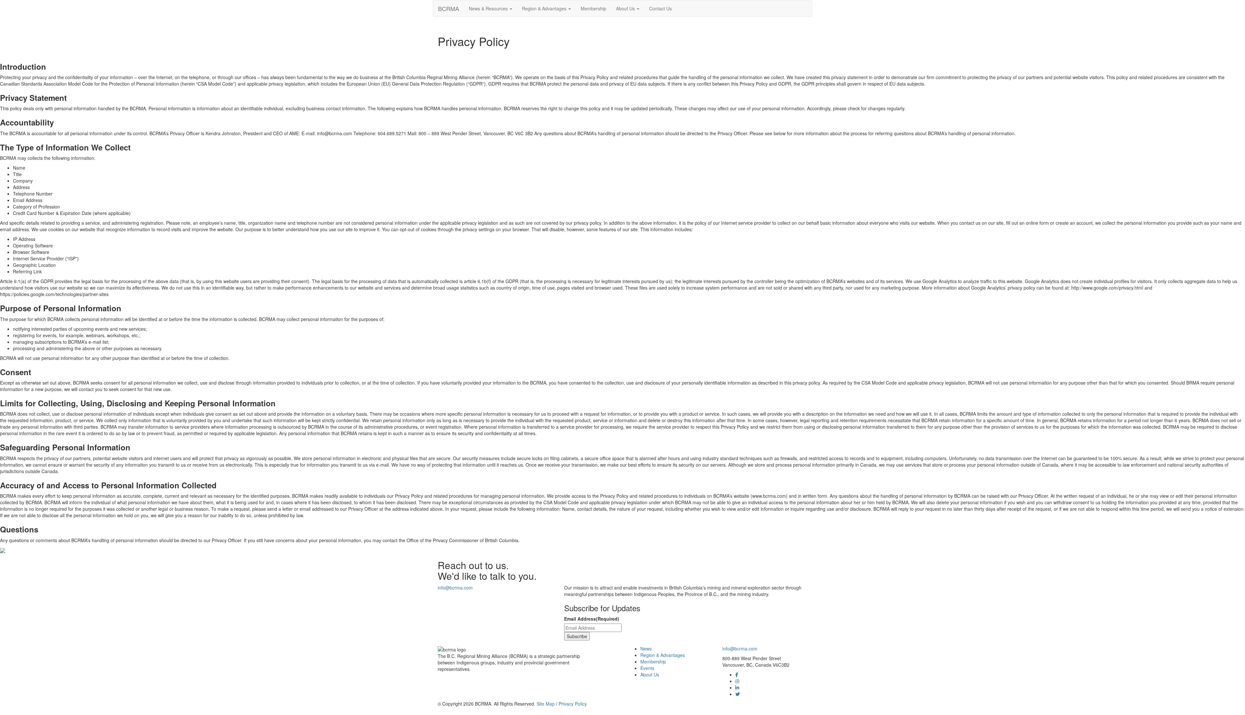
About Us (626, 8)
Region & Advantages (545, 8)
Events (647, 668)
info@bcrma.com (455, 587)
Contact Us (660, 8)
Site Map (546, 703)
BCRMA (448, 8)
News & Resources (489, 8)
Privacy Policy (573, 703)
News (646, 648)
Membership (593, 8)
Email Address (591, 618)
